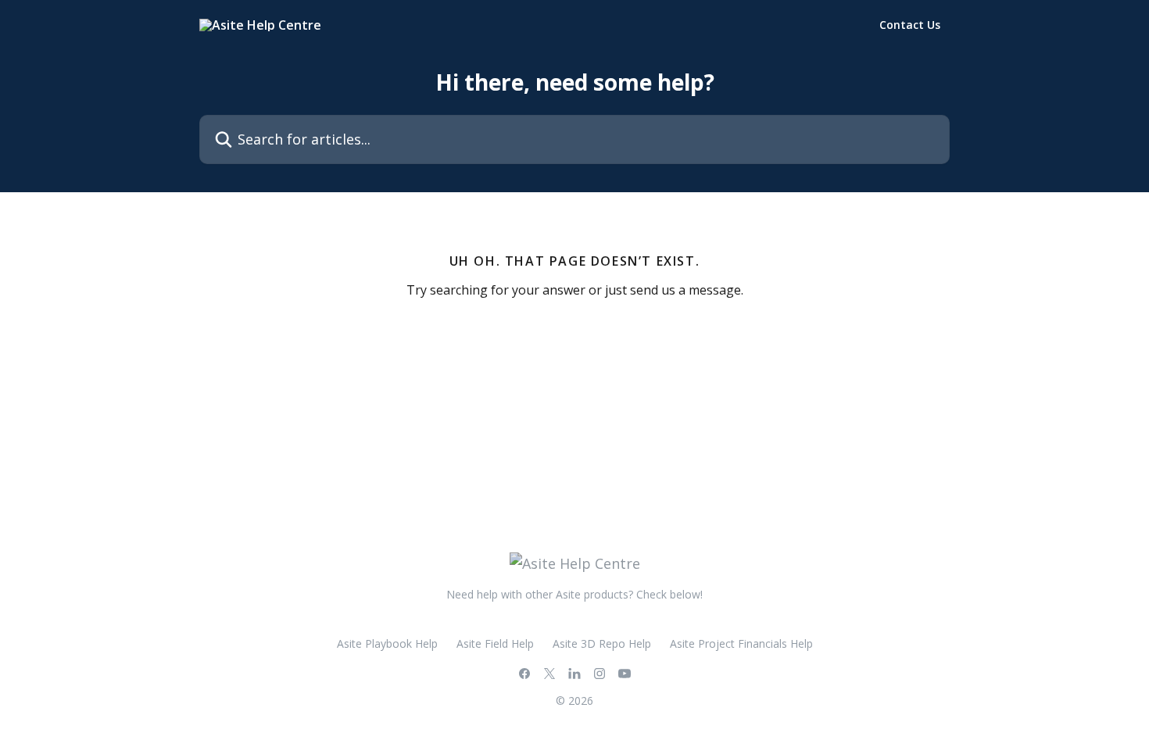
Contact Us (909, 25)
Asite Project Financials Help (741, 643)
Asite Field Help (495, 643)
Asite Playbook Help (387, 643)
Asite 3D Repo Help (602, 643)
